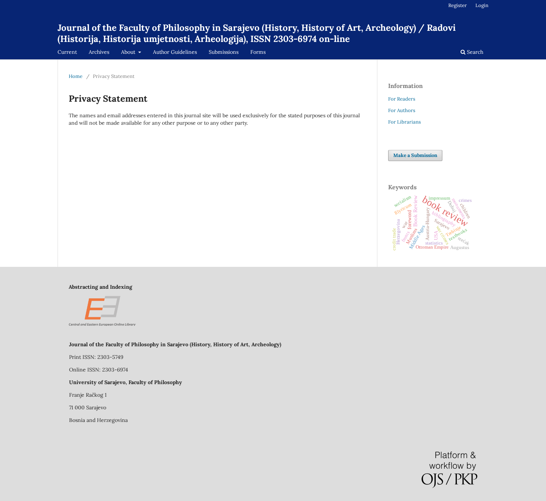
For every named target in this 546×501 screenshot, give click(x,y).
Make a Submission (415, 155)
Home (75, 76)
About (129, 52)
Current (67, 52)
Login (481, 5)
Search (474, 52)
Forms (258, 52)
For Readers (401, 99)
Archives (99, 52)
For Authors (401, 110)
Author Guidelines (175, 52)
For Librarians (404, 122)
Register (457, 5)
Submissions (223, 52)
